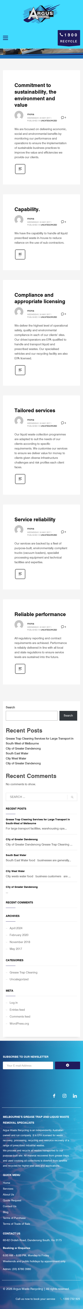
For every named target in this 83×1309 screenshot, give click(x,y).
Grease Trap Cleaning (23, 972)
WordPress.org (19, 1023)
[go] (72, 797)
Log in (14, 1002)
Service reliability (34, 519)
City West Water (16, 758)
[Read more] (20, 173)
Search (10, 707)
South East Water (17, 753)
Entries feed (17, 1009)
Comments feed (20, 1016)
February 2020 (19, 935)
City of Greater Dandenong (23, 748)
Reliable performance (40, 614)
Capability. (27, 209)
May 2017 (16, 949)
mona (30, 114)
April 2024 (16, 928)
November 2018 (20, 942)
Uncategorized (49, 120)
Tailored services (34, 410)
